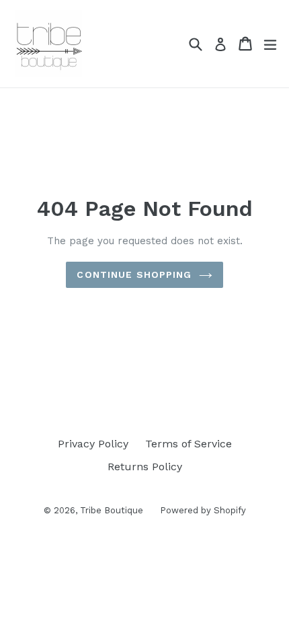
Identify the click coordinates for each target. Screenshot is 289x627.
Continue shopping (134, 274)
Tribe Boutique (111, 510)
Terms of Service (188, 443)
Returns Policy (145, 466)
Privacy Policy (93, 443)
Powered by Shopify (203, 510)
